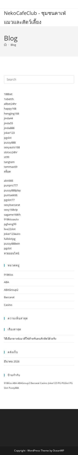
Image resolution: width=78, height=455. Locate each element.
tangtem (9, 162)
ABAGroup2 (11, 290)
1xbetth (9, 99)
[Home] (5, 45)
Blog (13, 45)
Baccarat (9, 297)
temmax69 (10, 167)
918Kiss (8, 274)
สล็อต (7, 171)
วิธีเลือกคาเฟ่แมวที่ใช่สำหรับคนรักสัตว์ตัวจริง (30, 338)
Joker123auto (12, 234)
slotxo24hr (10, 152)
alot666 (8, 180)
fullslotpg (9, 239)
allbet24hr (10, 104)
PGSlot (65, 383)
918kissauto (11, 219)
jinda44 (8, 118)
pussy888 (10, 142)
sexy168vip (11, 209)
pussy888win (12, 243)
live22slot (10, 229)
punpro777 (11, 185)
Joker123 (52, 383)
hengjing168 (11, 113)
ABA (6, 282)
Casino (8, 305)
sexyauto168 (12, 147)
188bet (8, 94)
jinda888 (9, 128)
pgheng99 (10, 224)
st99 (6, 157)
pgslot (8, 138)
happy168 (10, 108)
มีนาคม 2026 (11, 361)
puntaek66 (10, 195)
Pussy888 (14, 387)
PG (59, 383)
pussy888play (12, 190)
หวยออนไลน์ (11, 253)
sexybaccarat (12, 205)
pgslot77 (9, 200)
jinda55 (8, 123)
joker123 (9, 133)
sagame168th (12, 214)
